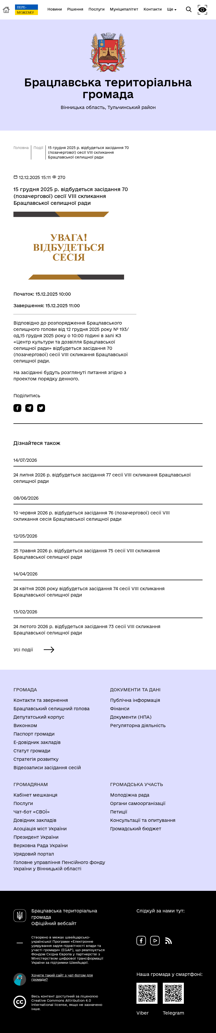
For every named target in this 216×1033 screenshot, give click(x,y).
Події (38, 148)
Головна (21, 148)
